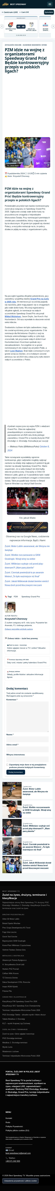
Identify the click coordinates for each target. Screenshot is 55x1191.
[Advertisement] (27, 105)
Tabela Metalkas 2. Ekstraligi (13, 1019)
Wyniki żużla (7, 1047)
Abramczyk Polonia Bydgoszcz (14, 960)
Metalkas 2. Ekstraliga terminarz (15, 1043)
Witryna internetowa (15, 755)
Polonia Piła (7, 991)
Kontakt (9, 1118)
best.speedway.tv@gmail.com (18, 1153)
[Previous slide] (53, 26)
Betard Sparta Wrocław (11, 923)
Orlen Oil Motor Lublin (10, 919)
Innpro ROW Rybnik (10, 987)
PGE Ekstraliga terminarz (12, 1038)
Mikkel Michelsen (13, 316)
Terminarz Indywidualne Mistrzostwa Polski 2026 (21, 1010)
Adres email (12, 745)
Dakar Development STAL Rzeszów (16, 982)
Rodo (8, 1122)
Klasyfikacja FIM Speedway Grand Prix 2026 (19, 1001)
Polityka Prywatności (14, 1126)
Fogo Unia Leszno (9, 932)
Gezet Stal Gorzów (9, 937)
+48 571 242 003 (13, 1161)
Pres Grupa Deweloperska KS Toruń (16, 928)
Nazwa (9, 734)
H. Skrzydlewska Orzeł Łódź (13, 965)
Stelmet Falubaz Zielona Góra (13, 950)
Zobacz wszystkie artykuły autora (19, 629)
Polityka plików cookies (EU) (17, 1130)
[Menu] (50, 4)
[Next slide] (2, 26)
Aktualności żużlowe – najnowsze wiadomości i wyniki (26, 45)
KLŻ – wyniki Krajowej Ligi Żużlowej (16, 1023)
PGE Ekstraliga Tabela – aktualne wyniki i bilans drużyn (24, 1015)
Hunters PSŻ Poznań (10, 969)
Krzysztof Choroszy (21, 176)
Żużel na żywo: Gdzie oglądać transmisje (18, 1034)
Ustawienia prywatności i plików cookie (20, 1181)
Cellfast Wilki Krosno (10, 973)
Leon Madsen (16, 351)
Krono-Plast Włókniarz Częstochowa (16, 945)
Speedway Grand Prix (30, 597)
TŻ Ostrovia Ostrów (10, 978)
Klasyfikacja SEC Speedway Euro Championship (21, 1006)
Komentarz (11, 700)
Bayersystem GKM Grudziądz (14, 941)
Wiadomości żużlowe (10, 1051)
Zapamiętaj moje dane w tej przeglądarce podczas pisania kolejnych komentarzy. (27, 766)
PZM (16, 597)
